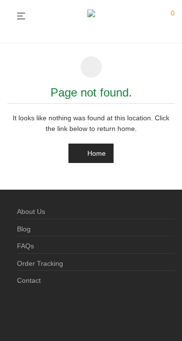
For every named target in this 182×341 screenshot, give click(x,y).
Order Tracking (40, 263)
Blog (24, 229)
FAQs (25, 246)
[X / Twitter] (51, 311)
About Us (31, 211)
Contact (29, 280)
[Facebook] (20, 311)
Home (95, 153)
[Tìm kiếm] (152, 16)
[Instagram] (36, 311)
